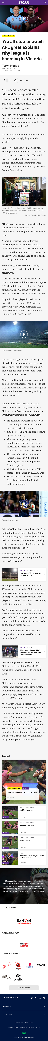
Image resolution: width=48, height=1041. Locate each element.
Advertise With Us (33, 1028)
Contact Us (23, 1028)
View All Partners (24, 987)
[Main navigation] (3, 2)
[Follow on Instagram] (44, 998)
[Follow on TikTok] (32, 998)
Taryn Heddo (10, 66)
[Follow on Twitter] (40, 998)
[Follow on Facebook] (36, 998)
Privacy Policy (29, 1023)
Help (16, 1028)
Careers (11, 1028)
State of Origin (8, 35)
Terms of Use (19, 1023)
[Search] (45, 2)
